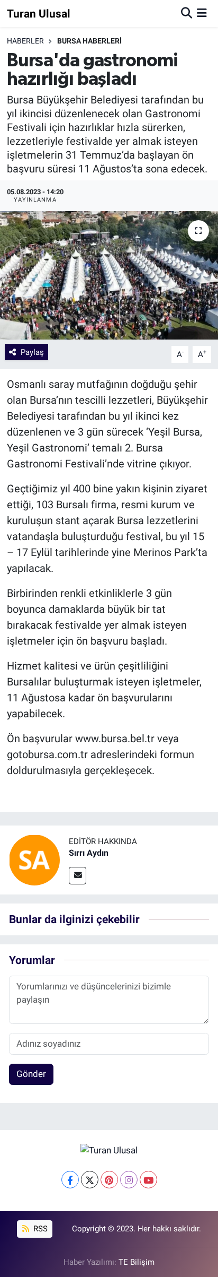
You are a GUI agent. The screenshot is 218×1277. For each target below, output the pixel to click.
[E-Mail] (77, 875)
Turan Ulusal (38, 13)
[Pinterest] (109, 1179)
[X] (89, 1179)
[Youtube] (148, 1179)
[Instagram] (129, 1179)
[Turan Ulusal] (109, 1150)
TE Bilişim (137, 1262)
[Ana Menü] (202, 13)
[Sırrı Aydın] (34, 859)
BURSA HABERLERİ (89, 41)
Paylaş (32, 352)
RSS (39, 1228)
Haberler (25, 41)
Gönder (31, 1073)
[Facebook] (70, 1179)
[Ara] (186, 13)
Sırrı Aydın (88, 853)
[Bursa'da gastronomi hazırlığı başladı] (109, 275)
